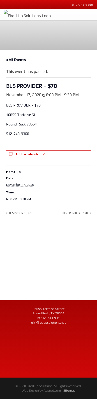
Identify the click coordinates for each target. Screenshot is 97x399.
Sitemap (69, 390)
